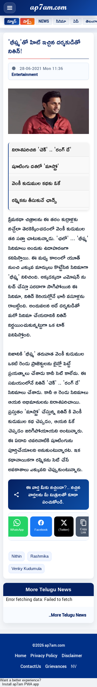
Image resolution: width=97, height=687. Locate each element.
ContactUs (30, 666)
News (44, 21)
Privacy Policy (43, 655)
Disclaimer (72, 655)
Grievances (56, 666)
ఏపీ (76, 21)
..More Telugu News (67, 615)
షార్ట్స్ (27, 21)
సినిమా (61, 21)
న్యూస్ (11, 21)
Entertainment (25, 74)
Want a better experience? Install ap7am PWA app (20, 682)
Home (20, 655)
